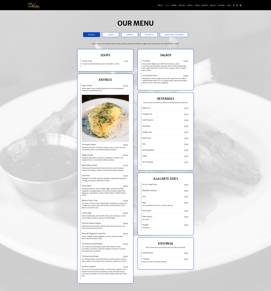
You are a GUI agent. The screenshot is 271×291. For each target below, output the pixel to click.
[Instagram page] (237, 5)
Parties (213, 5)
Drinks (173, 5)
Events (190, 5)
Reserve (205, 5)
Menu (167, 5)
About (160, 5)
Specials (182, 5)
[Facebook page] (234, 5)
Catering (221, 5)
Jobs (229, 5)
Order (197, 5)
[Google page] (240, 5)
